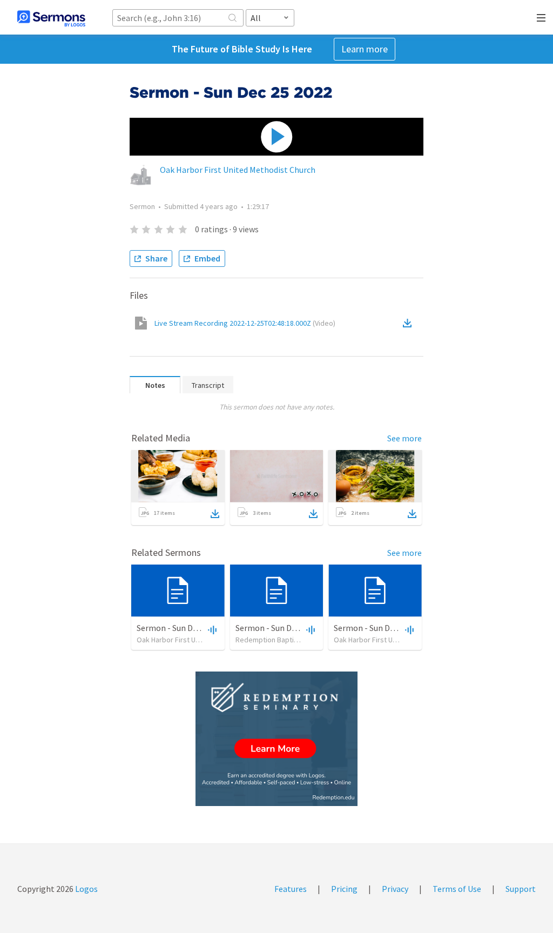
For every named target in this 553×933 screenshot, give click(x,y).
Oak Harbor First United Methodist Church (237, 169)
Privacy (395, 888)
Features (290, 888)
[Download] (215, 514)
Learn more (364, 49)
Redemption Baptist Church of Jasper (296, 640)
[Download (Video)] (409, 323)
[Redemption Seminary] (276, 739)
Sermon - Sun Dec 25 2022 (183, 627)
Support (520, 888)
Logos (85, 888)
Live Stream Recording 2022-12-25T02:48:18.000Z (244, 323)
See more (404, 438)
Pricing (344, 888)
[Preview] (211, 629)
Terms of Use (457, 888)
